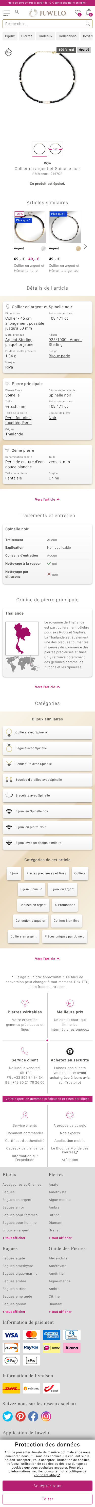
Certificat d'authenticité (25, 1141)
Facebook (33, 1416)
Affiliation (70, 1160)
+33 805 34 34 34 (28, 1077)
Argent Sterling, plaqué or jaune (19, 342)
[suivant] (84, 246)
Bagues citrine (14, 1289)
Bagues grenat (15, 1304)
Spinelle (12, 395)
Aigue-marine (60, 1200)
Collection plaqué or (31, 921)
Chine (54, 478)
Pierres (26, 36)
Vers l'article (45, 499)
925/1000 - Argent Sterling (65, 342)
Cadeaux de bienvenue (25, 1148)
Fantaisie (13, 478)
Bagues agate (14, 1258)
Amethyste (58, 1192)
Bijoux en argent (62, 889)
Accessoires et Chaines (22, 1184)
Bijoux (10, 36)
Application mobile (70, 1141)
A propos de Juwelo (70, 1125)
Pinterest (20, 1416)
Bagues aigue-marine (20, 1273)
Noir (52, 418)
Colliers (80, 873)
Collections (68, 36)
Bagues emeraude (17, 1296)
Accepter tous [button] (47, 1486)
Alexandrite (58, 1258)
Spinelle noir (60, 395)
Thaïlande (14, 434)
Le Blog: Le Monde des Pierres (70, 1150)
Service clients (25, 1125)
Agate (54, 1184)
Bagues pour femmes (20, 1215)
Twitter (8, 1416)
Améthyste (58, 1266)
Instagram (46, 1416)
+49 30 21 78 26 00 (29, 1082)
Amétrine (56, 1273)
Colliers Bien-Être (66, 921)
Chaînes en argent (33, 905)
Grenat (54, 1230)
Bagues (9, 1192)
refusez (13, 1464)
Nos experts (70, 1133)
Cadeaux (45, 36)
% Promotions (65, 905)
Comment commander (25, 1133)
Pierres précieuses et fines (46, 873)
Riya (9, 367)
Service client (25, 1060)
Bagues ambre (14, 1281)
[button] (6, 12)
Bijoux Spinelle (31, 889)
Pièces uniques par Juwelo (65, 936)
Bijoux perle (59, 356)
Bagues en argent (17, 1200)
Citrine (54, 1215)
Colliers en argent (23, 936)
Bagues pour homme (20, 1222)
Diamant (56, 1222)
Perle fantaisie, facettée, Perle (18, 420)
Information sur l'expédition (25, 1158)
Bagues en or (13, 1207)
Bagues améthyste (18, 1266)
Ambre (54, 1207)
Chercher (88, 24)
